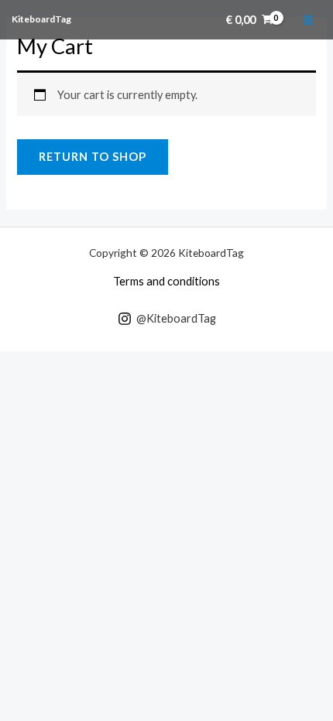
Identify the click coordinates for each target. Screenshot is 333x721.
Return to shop (92, 156)
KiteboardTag (41, 19)
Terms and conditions (166, 281)
